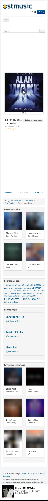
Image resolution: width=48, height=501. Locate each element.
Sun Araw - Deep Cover (21, 298)
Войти (41, 12)
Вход (24, 473)
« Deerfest (8, 192)
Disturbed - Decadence (34, 291)
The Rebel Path (19, 290)
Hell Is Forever (16, 285)
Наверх (42, 473)
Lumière (25, 296)
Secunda (30, 288)
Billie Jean (35, 284)
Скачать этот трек (34, 120)
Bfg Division (26, 293)
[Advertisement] (24, 160)
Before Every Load (11, 302)
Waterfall (25, 285)
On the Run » (39, 192)
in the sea (7, 285)
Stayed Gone (33, 295)
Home (19, 293)
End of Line (17, 295)
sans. (14, 293)
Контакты (6, 476)
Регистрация (33, 473)
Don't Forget (8, 291)
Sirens (37, 288)
